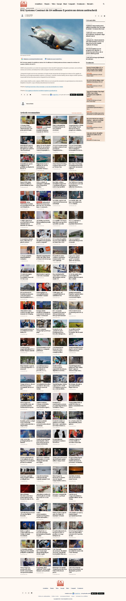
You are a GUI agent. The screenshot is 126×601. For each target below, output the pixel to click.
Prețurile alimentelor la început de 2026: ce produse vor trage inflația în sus (59, 533)
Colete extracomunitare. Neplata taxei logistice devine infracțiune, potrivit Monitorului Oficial (42, 515)
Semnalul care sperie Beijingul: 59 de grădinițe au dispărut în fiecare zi (27, 166)
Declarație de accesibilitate (82, 596)
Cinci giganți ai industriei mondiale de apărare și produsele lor (41, 90)
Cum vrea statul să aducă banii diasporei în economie (76, 240)
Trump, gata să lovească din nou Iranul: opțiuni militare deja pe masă (60, 459)
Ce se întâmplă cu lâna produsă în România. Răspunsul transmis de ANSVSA (43, 129)
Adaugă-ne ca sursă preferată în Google (33, 59)
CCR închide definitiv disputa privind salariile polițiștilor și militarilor (27, 550)
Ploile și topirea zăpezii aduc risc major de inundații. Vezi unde (59, 514)
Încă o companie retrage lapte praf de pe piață (43, 330)
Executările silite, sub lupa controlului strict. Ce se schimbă (75, 202)
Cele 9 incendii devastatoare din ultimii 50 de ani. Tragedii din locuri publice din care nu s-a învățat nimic (59, 551)
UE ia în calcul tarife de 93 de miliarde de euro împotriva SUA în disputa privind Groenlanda (27, 460)
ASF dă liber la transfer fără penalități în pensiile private (43, 222)
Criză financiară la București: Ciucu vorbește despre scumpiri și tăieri (58, 350)
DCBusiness (22, 8)
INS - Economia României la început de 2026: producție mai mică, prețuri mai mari (59, 313)
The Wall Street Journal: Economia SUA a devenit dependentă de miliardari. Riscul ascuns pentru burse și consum (76, 184)
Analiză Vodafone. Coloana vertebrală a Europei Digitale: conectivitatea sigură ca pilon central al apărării (43, 405)
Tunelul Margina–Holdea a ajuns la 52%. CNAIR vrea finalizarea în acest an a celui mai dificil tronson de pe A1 (60, 386)
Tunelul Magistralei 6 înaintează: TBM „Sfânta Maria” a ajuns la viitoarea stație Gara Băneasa (75, 368)
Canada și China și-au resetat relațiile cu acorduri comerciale (75, 440)
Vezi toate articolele (77, 113)
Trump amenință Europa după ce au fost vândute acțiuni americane (76, 349)
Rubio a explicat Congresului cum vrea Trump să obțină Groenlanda (26, 533)
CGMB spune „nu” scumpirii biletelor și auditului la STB (59, 294)
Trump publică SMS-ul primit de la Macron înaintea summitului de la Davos (76, 405)
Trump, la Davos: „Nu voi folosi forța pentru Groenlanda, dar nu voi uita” (27, 386)
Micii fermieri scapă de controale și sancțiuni (43, 274)
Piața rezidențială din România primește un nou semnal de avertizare (59, 128)
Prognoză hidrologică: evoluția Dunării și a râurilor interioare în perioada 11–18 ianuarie (75, 460)
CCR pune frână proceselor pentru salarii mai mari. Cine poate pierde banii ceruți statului (26, 128)
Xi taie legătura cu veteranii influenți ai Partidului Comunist (42, 294)
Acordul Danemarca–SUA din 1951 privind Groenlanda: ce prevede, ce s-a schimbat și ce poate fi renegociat (42, 368)
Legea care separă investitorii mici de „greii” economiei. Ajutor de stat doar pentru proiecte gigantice (74, 258)
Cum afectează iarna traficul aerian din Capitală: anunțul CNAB (43, 477)
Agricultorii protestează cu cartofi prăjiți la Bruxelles (27, 514)
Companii (71, 4)
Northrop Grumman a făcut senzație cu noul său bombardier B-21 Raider (44, 86)
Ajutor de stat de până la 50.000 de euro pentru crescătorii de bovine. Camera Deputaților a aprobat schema (43, 148)
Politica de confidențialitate (44, 596)
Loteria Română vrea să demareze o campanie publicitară (43, 349)
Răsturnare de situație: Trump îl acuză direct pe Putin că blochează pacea (60, 570)
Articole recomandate (30, 8)
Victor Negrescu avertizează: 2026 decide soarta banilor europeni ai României (26, 570)
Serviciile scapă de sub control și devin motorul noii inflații (60, 202)
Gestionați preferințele (65, 596)
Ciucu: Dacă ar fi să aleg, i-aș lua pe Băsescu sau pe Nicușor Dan (60, 165)
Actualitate (38, 4)
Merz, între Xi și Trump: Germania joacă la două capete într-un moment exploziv (75, 166)
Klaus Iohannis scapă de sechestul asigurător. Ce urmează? (27, 367)
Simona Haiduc (29, 15)
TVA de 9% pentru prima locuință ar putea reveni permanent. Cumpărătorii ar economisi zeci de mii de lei (60, 148)
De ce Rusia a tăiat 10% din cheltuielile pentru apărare (75, 422)
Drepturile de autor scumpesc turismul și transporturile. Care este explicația (59, 258)
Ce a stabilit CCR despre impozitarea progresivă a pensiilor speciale (60, 222)
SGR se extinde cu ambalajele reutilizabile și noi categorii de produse (43, 184)
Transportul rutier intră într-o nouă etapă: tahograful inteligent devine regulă (43, 551)
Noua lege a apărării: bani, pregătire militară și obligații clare (27, 477)
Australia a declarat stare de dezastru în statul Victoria (74, 477)
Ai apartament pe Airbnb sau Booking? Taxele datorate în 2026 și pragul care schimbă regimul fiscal (76, 128)
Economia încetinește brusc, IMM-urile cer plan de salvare (26, 240)
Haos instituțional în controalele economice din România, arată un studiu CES (59, 276)
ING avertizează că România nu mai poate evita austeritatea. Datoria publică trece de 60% (27, 295)
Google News (55, 94)
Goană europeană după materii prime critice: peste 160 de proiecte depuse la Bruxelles (43, 441)
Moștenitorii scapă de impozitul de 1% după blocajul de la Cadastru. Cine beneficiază (27, 148)
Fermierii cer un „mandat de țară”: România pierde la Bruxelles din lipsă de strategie (59, 331)
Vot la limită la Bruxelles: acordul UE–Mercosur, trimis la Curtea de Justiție (43, 386)
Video (53, 4)
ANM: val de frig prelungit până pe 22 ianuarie (26, 440)
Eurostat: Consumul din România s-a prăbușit (59, 495)
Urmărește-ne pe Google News (54, 59)
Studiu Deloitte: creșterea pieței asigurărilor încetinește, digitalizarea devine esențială (60, 368)
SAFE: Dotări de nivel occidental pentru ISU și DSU (76, 312)
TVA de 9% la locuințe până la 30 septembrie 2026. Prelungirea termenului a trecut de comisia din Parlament (75, 148)
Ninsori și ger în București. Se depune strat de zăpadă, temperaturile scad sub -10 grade (59, 478)
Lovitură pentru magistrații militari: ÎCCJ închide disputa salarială (27, 349)
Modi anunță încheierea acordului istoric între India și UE (27, 330)
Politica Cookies (55, 596)
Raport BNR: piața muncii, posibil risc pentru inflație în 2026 (26, 183)
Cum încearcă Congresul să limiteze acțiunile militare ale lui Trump (75, 496)
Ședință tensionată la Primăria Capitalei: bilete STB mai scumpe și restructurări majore (76, 295)
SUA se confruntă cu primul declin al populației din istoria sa (75, 222)
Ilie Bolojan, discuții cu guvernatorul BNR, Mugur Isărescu (75, 385)
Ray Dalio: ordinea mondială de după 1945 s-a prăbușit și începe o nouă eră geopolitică (59, 184)
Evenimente (81, 4)
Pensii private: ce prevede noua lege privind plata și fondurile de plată (43, 533)
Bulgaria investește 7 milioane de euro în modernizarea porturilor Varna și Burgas (42, 166)
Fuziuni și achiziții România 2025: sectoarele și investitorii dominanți (43, 423)
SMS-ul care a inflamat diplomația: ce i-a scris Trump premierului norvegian (43, 460)
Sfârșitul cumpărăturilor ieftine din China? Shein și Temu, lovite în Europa (43, 257)
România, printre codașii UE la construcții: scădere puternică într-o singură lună (27, 423)
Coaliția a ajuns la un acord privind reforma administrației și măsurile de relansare (27, 223)
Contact (73, 596)
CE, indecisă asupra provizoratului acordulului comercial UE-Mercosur (26, 276)
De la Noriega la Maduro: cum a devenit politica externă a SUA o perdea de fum (76, 533)
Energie (59, 4)
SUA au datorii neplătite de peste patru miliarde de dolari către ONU (59, 240)
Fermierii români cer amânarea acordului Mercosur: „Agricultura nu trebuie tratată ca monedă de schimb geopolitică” (59, 423)
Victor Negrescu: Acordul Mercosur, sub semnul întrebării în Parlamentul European (27, 405)
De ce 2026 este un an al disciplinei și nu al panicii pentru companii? (43, 240)
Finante (46, 4)
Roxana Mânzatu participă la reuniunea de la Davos (59, 440)
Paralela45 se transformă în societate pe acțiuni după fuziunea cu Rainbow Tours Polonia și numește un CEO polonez (60, 405)
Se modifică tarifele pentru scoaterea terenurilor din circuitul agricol (76, 331)
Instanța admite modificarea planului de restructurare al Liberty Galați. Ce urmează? (43, 313)
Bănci (65, 4)
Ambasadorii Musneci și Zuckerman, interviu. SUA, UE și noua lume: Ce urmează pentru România (43, 204)
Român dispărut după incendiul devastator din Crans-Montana (76, 550)
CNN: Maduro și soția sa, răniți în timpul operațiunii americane (76, 514)
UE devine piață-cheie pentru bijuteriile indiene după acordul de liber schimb (76, 276)
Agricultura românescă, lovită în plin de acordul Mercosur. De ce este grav (43, 496)
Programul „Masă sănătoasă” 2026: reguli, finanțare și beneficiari (43, 569)
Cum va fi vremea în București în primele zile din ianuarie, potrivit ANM (76, 570)
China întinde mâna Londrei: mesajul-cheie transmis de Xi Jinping (27, 312)
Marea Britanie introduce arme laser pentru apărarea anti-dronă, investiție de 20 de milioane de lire (26, 496)
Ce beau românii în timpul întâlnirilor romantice (25, 257)
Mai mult (90, 4)
